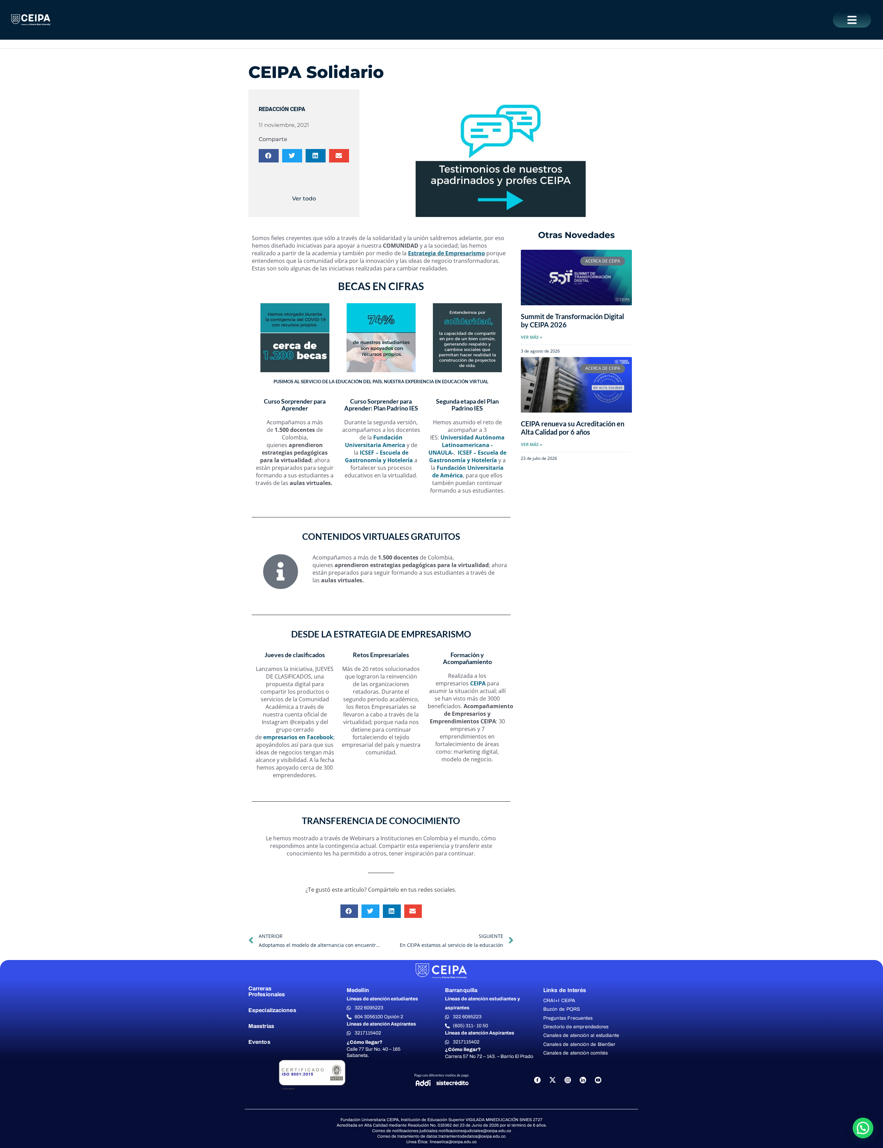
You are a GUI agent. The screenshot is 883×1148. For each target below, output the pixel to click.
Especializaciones (272, 1010)
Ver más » (531, 337)
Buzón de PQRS (561, 1009)
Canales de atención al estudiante (581, 1035)
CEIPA (477, 683)
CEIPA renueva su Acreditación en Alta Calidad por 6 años (572, 427)
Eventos (259, 1042)
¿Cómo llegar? (365, 1042)
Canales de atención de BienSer (579, 1044)
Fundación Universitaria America (375, 441)
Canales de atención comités (575, 1053)
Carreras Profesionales (266, 992)
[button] (852, 20)
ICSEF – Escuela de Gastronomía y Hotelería (379, 456)
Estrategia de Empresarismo (446, 253)
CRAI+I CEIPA (559, 1000)
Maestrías (261, 1026)
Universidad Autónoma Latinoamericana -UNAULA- (466, 445)
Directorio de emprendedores (576, 1026)
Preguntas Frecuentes (568, 1018)
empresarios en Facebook (298, 737)
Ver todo (304, 198)
